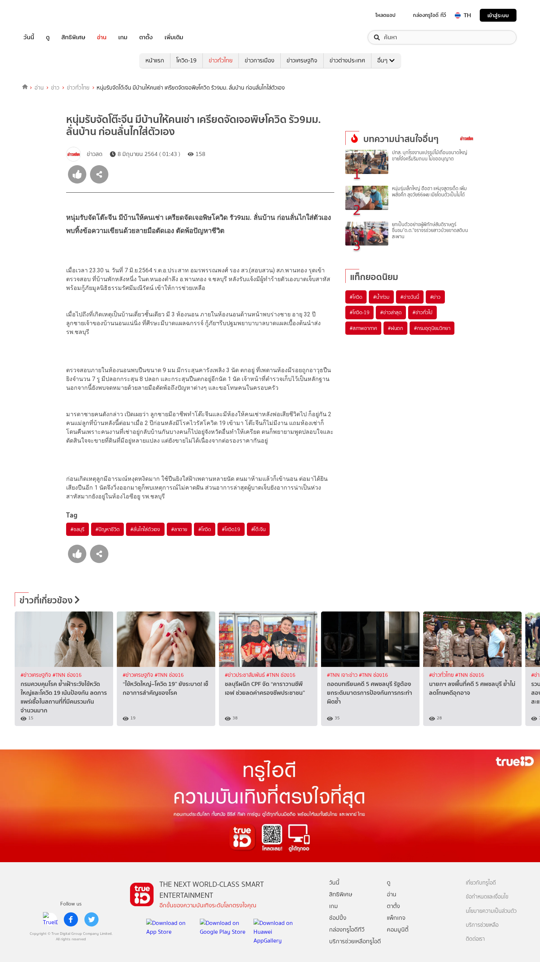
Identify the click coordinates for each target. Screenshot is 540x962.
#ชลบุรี (77, 529)
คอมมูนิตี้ (397, 929)
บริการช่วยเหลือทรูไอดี (355, 941)
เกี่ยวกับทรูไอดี (481, 883)
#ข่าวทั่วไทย (442, 675)
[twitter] (91, 919)
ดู (48, 37)
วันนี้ (29, 37)
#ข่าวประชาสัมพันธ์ (245, 675)
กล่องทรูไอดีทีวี (346, 929)
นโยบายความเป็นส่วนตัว (491, 911)
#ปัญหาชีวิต (107, 529)
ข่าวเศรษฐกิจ (302, 60)
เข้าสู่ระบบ (498, 15)
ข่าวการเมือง (259, 60)
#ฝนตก (395, 328)
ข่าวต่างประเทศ (347, 60)
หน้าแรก (154, 60)
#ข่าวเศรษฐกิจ (37, 675)
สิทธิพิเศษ (73, 37)
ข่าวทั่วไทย (221, 60)
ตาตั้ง (146, 37)
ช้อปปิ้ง (337, 918)
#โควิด (204, 529)
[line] (50, 919)
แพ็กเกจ (396, 918)
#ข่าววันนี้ (409, 297)
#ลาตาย (179, 529)
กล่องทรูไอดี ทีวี (429, 15)
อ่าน (102, 37)
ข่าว (55, 88)
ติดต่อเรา (475, 939)
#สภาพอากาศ (363, 328)
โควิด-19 (186, 60)
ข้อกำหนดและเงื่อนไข (487, 897)
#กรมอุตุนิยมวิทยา (432, 328)
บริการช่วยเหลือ (482, 925)
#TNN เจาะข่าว (343, 675)
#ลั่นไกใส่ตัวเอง (145, 529)
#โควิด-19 (359, 312)
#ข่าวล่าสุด (390, 312)
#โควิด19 (231, 529)
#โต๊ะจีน (258, 529)
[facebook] (71, 919)
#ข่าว (435, 297)
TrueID (46, 15)
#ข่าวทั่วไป (422, 312)
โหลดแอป (385, 15)
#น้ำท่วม (381, 297)
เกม (122, 37)
